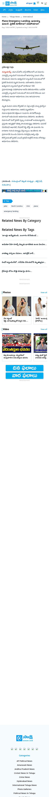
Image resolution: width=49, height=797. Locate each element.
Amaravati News (24, 765)
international (28, 17)
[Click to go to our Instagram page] (24, 748)
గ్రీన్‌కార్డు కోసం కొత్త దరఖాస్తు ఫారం (23, 271)
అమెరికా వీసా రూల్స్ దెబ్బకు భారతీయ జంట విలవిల (24, 244)
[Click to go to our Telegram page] (32, 748)
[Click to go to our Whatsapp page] (16, 748)
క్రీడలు (42, 10)
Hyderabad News (24, 781)
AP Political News (24, 761)
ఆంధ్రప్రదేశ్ (19, 10)
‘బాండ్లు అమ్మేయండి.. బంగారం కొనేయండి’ (23, 235)
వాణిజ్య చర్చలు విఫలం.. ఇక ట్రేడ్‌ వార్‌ (24, 253)
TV (42, 4)
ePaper (30, 3)
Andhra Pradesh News (25, 769)
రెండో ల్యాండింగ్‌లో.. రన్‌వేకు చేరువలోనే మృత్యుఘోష (24, 262)
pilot (5, 206)
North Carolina (16, 206)
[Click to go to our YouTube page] (28, 748)
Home (4, 17)
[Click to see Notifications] (45, 3)
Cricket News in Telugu (24, 773)
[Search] (35, 4)
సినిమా (36, 10)
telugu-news (15, 17)
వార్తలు (11, 10)
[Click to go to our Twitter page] (20, 748)
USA (28, 206)
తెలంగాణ (28, 10)
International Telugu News (24, 785)
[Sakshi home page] (24, 738)
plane (36, 206)
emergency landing (11, 211)
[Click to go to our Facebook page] (12, 748)
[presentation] (5, 306)
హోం (4, 10)
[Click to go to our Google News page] (37, 748)
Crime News (24, 777)
